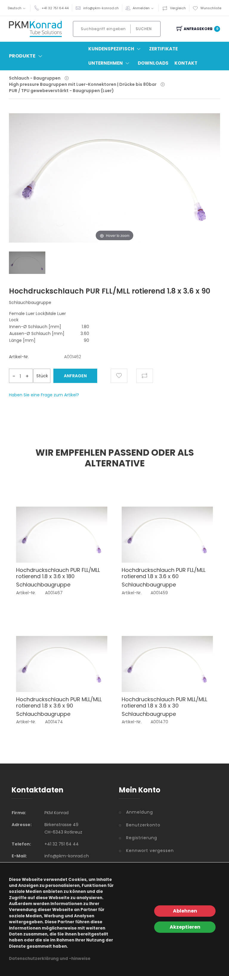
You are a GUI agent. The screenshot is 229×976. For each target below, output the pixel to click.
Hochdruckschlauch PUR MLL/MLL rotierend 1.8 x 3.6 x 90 (59, 703)
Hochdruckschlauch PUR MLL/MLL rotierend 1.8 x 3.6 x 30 (164, 703)
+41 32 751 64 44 (55, 8)
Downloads (153, 63)
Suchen (144, 28)
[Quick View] (93, 548)
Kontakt (185, 63)
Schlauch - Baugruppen (35, 78)
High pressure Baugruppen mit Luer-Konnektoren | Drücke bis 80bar (83, 84)
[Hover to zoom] (114, 182)
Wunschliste (210, 8)
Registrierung (141, 838)
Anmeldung (139, 812)
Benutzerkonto (143, 825)
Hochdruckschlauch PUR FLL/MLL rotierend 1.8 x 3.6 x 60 (163, 573)
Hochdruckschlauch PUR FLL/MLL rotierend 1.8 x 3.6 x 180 (58, 573)
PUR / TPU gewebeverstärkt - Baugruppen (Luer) (61, 91)
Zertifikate (163, 49)
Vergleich (178, 8)
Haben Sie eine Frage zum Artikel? (44, 395)
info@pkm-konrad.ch (101, 8)
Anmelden (141, 8)
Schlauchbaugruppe (43, 584)
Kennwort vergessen (150, 851)
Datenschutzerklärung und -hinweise (49, 958)
